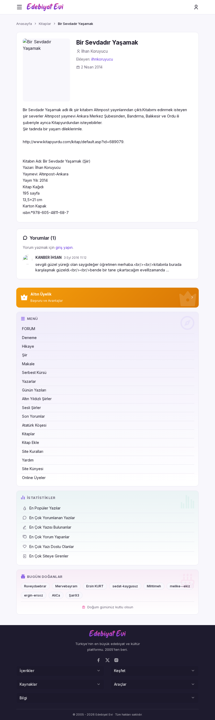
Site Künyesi (32, 468)
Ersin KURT (95, 586)
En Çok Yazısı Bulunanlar (50, 527)
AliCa (56, 595)
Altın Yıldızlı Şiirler (37, 398)
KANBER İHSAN (48, 257)
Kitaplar (28, 434)
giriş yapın (64, 247)
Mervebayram (66, 586)
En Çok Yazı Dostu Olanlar (51, 546)
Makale (28, 364)
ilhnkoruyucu (102, 59)
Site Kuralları (32, 451)
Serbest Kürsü (34, 372)
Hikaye (28, 346)
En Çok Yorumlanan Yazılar (52, 517)
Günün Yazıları (34, 390)
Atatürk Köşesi (34, 425)
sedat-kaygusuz (125, 586)
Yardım (28, 460)
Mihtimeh (154, 586)
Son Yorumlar (33, 416)
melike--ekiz (180, 586)
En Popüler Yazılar (45, 508)
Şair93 (74, 595)
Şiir (24, 355)
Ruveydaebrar (35, 586)
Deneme (29, 337)
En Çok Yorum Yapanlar (49, 537)
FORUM (28, 328)
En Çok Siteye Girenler (48, 556)
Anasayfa (24, 24)
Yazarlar (29, 381)
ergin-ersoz (33, 595)
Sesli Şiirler (31, 407)
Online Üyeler (34, 477)
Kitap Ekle (30, 442)
